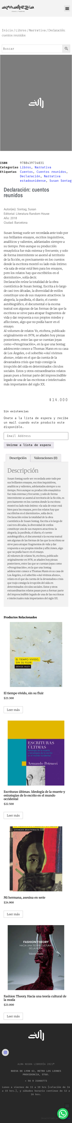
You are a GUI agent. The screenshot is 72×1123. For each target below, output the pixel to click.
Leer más (13, 710)
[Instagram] (5, 1052)
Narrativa (37, 30)
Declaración (30, 176)
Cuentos (26, 172)
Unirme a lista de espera (29, 445)
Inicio (7, 30)
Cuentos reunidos (51, 172)
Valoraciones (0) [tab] (45, 458)
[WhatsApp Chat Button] (62, 1113)
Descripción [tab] (18, 458)
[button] (67, 8)
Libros (21, 30)
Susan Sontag (60, 180)
